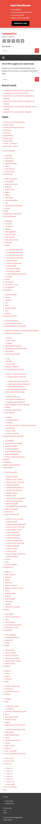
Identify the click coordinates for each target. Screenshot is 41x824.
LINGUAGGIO (7, 467)
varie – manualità (10, 751)
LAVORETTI (7, 462)
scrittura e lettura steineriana (15, 457)
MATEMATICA (8, 567)
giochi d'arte (9, 158)
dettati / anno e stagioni (14, 479)
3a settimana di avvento (14, 255)
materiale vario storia (12, 691)
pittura (7, 166)
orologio (8, 596)
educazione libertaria (12, 637)
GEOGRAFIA (7, 290)
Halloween (8, 242)
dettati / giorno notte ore (15, 487)
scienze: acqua (10, 650)
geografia (8, 187)
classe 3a (9, 773)
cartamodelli (9, 181)
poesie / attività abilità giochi (16, 524)
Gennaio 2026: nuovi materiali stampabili (17, 112)
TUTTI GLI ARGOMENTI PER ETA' (14, 753)
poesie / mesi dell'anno (14, 540)
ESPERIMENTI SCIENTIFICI (12, 214)
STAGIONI (6, 666)
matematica (9, 197)
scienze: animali (10, 653)
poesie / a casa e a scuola (14, 519)
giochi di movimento (12, 321)
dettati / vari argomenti (14, 501)
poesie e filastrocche (12, 514)
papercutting (9, 732)
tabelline (8, 604)
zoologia (9, 343)
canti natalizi (9, 614)
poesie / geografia (12, 532)
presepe (9, 276)
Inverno (7, 676)
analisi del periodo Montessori (18, 381)
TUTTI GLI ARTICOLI (10, 787)
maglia (7, 722)
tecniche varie (9, 171)
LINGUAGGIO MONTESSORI (14, 369)
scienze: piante (10, 663)
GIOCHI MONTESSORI (12, 354)
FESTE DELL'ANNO (9, 216)
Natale (7, 245)
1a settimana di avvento (14, 250)
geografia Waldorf (11, 446)
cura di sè (9, 423)
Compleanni (9, 226)
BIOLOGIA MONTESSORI (13, 333)
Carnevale (8, 224)
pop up (7, 737)
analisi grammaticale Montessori (19, 384)
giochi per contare (11, 585)
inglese (7, 192)
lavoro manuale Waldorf (13, 451)
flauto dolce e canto (11, 627)
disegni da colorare (11, 184)
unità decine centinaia (12, 607)
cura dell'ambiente (12, 420)
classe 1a (9, 768)
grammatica (9, 512)
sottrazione (9, 601)
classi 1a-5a (10, 781)
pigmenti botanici (11, 163)
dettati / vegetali (12, 503)
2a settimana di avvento (14, 252)
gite (6, 303)
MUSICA (6, 609)
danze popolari (10, 622)
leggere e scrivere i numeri (14, 588)
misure (7, 591)
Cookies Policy (8, 125)
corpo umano (10, 340)
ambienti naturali (10, 294)
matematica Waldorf (12, 454)
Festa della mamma (11, 240)
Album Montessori (11, 179)
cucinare (9, 417)
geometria (8, 582)
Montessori (9, 640)
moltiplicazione (10, 593)
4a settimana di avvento (14, 258)
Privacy (5, 797)
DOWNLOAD (7, 174)
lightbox (9, 361)
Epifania (7, 229)
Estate (7, 673)
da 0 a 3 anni (9, 758)
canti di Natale (11, 266)
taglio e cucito (9, 745)
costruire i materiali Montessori (15, 711)
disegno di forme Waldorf (13, 443)
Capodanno (9, 221)
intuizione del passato (12, 686)
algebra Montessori (13, 396)
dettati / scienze (11, 493)
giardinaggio (10, 428)
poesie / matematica (13, 538)
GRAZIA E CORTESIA (12, 367)
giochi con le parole (11, 509)
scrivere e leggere (11, 564)
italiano (7, 195)
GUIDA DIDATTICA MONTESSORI (14, 326)
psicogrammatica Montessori (16, 377)
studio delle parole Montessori (16, 389)
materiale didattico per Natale (16, 274)
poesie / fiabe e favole (14, 530)
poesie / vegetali (12, 556)
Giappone (8, 300)
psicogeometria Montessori (15, 402)
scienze (7, 208)
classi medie (10, 784)
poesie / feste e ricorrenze (15, 527)
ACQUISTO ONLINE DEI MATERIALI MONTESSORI (22, 331)
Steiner (7, 643)
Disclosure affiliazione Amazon (13, 127)
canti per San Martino (12, 617)
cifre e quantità (10, 574)
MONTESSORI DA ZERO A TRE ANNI (17, 405)
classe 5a (9, 779)
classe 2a (9, 771)
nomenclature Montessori (13, 206)
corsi (4, 810)
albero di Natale (11, 260)
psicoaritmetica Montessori (15, 399)
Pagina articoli (8, 138)
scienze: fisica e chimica (13, 661)
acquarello (8, 155)
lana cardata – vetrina (10, 146)
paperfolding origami (12, 735)
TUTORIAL (6, 694)
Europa (7, 297)
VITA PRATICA (10, 413)
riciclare (7, 743)
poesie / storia (11, 551)
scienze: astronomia (11, 655)
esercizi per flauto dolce (13, 625)
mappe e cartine (10, 308)
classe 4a (9, 776)
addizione (8, 572)
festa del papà (9, 237)
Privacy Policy (8, 141)
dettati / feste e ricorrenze (15, 482)
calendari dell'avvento (13, 263)
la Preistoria (9, 689)
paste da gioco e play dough (15, 729)
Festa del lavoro (10, 234)
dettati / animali (11, 477)
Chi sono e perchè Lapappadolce (14, 122)
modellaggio (9, 161)
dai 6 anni (8, 763)
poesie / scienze (11, 548)
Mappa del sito (8, 135)
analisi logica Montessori (16, 387)
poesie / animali (11, 521)
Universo (8, 313)
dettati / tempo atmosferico (15, 498)
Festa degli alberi (11, 232)
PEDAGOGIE (7, 630)
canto (7, 619)
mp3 (6, 203)
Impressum (7, 133)
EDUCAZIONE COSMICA (13, 346)
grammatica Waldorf (12, 449)
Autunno (8, 671)
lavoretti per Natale (13, 271)
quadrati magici (10, 599)
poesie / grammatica (13, 535)
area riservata (7, 808)
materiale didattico (11, 200)
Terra (6, 311)
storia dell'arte (10, 169)
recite (7, 562)
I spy (8, 359)
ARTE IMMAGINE (9, 151)
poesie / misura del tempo (15, 543)
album (5, 813)
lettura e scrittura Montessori (16, 374)
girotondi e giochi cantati (13, 323)
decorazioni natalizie (13, 268)
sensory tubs (10, 364)
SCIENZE (6, 645)
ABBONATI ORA (20, 23)
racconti (7, 559)
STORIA (7, 407)
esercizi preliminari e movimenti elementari (21, 425)
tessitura (8, 748)
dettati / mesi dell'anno (14, 490)
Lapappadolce (9, 33)
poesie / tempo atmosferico (15, 554)
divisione (8, 577)
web (4, 790)
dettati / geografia (12, 485)
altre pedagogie (10, 635)
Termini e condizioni (10, 143)
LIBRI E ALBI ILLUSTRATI (11, 465)
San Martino (9, 282)
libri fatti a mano (10, 719)
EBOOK (5, 211)
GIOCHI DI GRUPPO (10, 316)
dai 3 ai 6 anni (9, 761)
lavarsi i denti (10, 431)
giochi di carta (9, 189)
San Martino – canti (11, 284)
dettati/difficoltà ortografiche (16, 506)
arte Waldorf (9, 441)
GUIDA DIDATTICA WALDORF (13, 436)
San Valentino (9, 287)
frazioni (7, 580)
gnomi (7, 714)
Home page (7, 130)
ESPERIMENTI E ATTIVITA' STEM (16, 349)
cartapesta (10, 709)
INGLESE (6, 459)
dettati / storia (11, 495)
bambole (8, 699)
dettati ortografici (11, 472)
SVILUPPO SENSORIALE (13, 410)
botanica (9, 338)
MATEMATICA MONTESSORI (14, 392)
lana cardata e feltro (11, 717)
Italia (6, 305)
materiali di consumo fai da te (15, 725)
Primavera (8, 679)
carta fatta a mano (12, 706)
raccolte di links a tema (12, 740)
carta (6, 701)
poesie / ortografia (12, 546)
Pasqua (7, 279)
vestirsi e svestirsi (12, 433)
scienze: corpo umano (12, 658)
